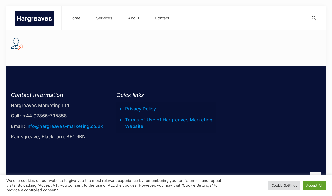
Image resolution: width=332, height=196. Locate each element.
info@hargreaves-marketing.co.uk (64, 126)
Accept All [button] (314, 185)
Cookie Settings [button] (284, 185)
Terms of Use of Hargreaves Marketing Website (168, 123)
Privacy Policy (140, 109)
